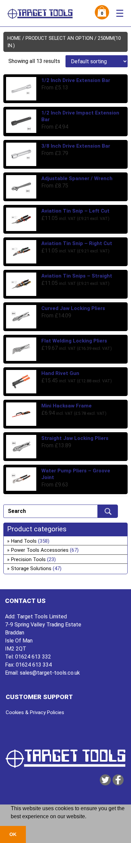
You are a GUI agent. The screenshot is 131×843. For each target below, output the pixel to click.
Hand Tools (24, 541)
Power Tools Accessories (40, 550)
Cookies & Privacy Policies (35, 712)
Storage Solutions (31, 568)
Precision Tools (28, 559)
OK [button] (12, 834)
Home (14, 38)
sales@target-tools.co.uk (50, 673)
